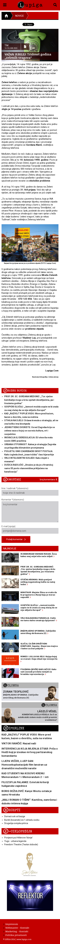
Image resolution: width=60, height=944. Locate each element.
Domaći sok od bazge (14, 816)
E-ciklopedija (17, 831)
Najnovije (9, 548)
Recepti (11, 810)
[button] (5, 4)
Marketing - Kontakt (16, 931)
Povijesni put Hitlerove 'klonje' (18, 837)
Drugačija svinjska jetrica (16, 823)
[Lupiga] (30, 4)
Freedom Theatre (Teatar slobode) (21, 844)
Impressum (11, 924)
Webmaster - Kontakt (17, 927)
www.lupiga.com (24, 939)
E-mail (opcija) (8, 526)
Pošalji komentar (15, 539)
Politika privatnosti (16, 935)
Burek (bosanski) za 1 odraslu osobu (21, 820)
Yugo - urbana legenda (15, 841)
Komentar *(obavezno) (13, 499)
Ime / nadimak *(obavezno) (15, 488)
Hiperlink (13, 728)
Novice (19, 15)
